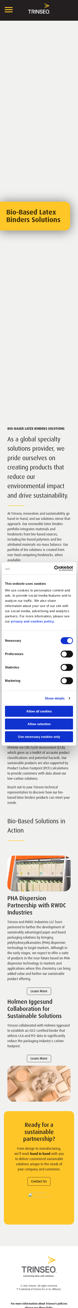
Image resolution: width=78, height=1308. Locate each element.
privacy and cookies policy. (33, 621)
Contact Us (39, 1181)
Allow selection (39, 724)
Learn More (39, 991)
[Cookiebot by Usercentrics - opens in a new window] (55, 568)
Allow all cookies (39, 711)
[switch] (67, 654)
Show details (55, 698)
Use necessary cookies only (39, 737)
